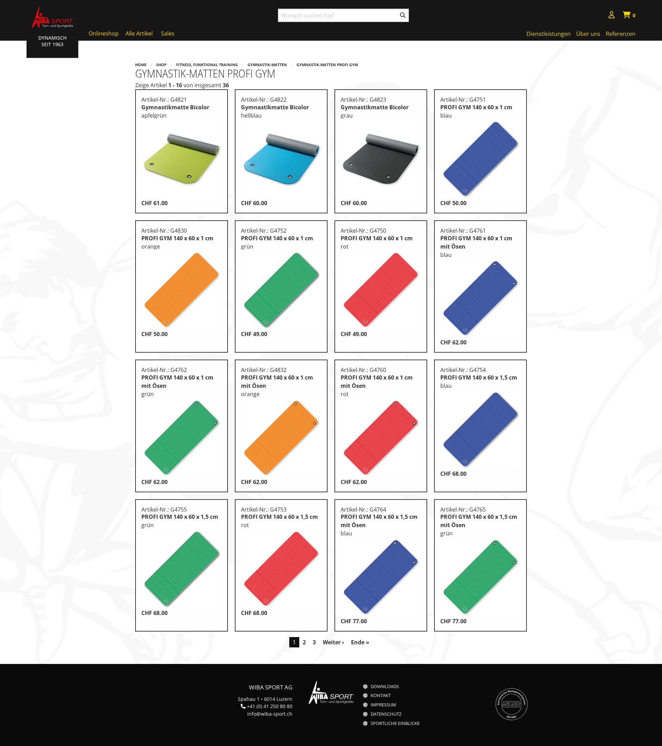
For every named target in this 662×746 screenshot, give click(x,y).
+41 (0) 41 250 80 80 (269, 706)
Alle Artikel (139, 33)
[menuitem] (612, 16)
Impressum (383, 705)
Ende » (360, 642)
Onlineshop (104, 33)
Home (141, 64)
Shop (161, 64)
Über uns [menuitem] (588, 34)
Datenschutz (386, 714)
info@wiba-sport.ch (269, 713)
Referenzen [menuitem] (620, 34)
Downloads (385, 686)
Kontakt (381, 695)
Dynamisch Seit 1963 (52, 41)
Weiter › (333, 642)
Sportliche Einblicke (395, 723)
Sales (167, 33)
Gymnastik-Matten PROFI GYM (327, 64)
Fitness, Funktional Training (207, 64)
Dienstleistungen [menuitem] (548, 34)
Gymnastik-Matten (267, 64)
